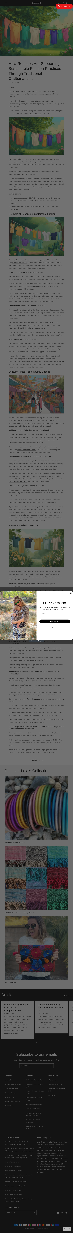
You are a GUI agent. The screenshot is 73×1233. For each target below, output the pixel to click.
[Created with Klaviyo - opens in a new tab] (36, 641)
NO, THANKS (54, 627)
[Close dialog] (71, 593)
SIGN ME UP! (54, 621)
